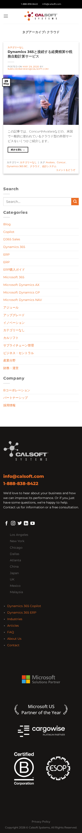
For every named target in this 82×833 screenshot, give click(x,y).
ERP (6, 254)
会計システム (49, 166)
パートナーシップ (15, 397)
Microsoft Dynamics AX (21, 285)
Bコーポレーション (16, 390)
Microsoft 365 (13, 277)
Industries (14, 619)
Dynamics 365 (14, 247)
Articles (13, 625)
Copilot (8, 232)
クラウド (35, 166)
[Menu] (5, 16)
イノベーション (14, 322)
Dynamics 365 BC (17, 166)
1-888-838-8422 (29, 4)
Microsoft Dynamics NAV (22, 300)
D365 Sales (11, 239)
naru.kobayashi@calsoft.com (28, 69)
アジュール (11, 307)
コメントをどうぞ (65, 169)
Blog (7, 224)
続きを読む (18, 149)
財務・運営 (11, 368)
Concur (61, 162)
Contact (13, 645)
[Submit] (75, 201)
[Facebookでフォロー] (6, 523)
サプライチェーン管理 (18, 345)
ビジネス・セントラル (18, 353)
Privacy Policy (41, 821)
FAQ (10, 632)
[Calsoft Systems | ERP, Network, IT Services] (41, 16)
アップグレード (14, 315)
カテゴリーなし (16, 47)
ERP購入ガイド (14, 269)
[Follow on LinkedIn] (26, 523)
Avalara (50, 162)
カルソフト (11, 337)
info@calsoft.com (51, 4)
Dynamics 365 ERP (21, 612)
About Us (14, 638)
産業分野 (9, 360)
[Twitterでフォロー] (19, 523)
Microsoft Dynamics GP (21, 292)
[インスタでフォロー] (13, 523)
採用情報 (9, 405)
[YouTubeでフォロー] (32, 523)
